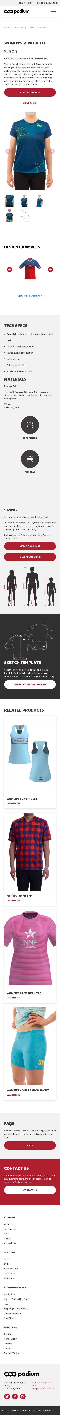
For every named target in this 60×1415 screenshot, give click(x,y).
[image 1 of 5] (9, 201)
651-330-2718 (45, 1382)
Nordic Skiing (20, 27)
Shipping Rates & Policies (16, 1308)
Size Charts (9, 1318)
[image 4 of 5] (9, 215)
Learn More (13, 803)
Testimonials (10, 1228)
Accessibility (10, 1243)
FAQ (6, 1303)
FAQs (30, 1145)
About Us (8, 1224)
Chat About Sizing (30, 557)
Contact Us (30, 1190)
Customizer (9, 1278)
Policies (7, 1238)
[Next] (50, 269)
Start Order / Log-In (47, 2)
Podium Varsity (11, 1353)
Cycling (7, 1334)
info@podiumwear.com (43, 1388)
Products (42, 27)
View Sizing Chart (30, 546)
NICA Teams (10, 1273)
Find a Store (25, 2)
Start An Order (11, 1268)
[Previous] (9, 269)
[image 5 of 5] (24, 215)
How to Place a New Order (16, 1299)
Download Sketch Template (30, 684)
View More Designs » (30, 296)
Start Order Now (30, 92)
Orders (7, 1264)
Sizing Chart (30, 102)
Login (6, 1259)
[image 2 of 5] (24, 201)
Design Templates (13, 1313)
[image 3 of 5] (39, 201)
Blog (6, 1233)
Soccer (7, 1348)
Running (8, 1343)
